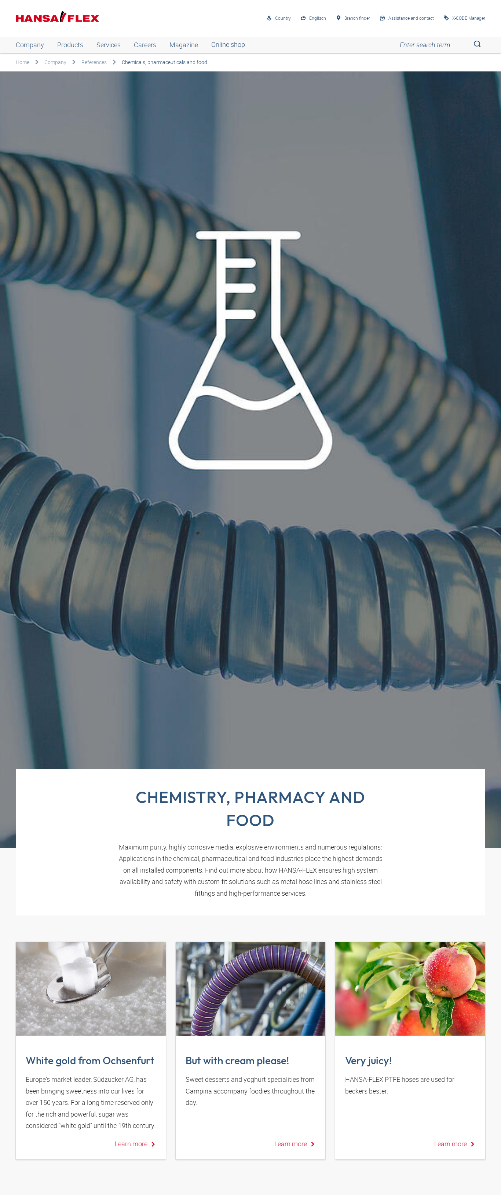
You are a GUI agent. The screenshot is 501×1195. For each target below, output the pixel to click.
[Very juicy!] (410, 988)
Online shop (228, 44)
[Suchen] (477, 45)
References (94, 62)
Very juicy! (368, 1060)
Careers (145, 44)
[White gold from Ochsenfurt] (91, 988)
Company (30, 44)
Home (22, 62)
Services (108, 44)
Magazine (183, 44)
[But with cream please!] (251, 988)
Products (70, 44)
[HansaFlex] (57, 16)
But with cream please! (237, 1060)
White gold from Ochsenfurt (90, 1060)
